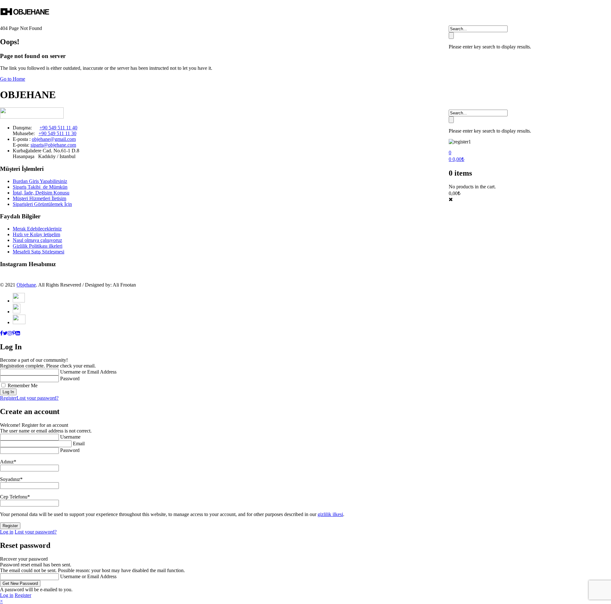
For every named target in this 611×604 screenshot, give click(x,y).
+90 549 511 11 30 (57, 133)
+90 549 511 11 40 (58, 127)
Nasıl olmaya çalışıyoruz (37, 240)
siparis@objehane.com (53, 145)
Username (70, 437)
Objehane (26, 284)
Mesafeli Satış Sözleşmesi (38, 251)
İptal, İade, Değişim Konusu (41, 192)
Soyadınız (11, 479)
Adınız (8, 461)
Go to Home (12, 79)
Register (8, 398)
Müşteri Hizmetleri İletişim (39, 198)
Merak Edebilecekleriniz (37, 228)
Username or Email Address (88, 372)
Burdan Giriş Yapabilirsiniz (40, 181)
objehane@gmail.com (54, 139)
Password (70, 378)
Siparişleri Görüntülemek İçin (42, 204)
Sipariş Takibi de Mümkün (40, 187)
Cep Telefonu (15, 496)
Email (79, 443)
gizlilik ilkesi (330, 514)
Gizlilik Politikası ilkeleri (37, 246)
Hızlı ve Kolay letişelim (36, 234)
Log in (6, 532)
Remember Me (23, 385)
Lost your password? (38, 398)
